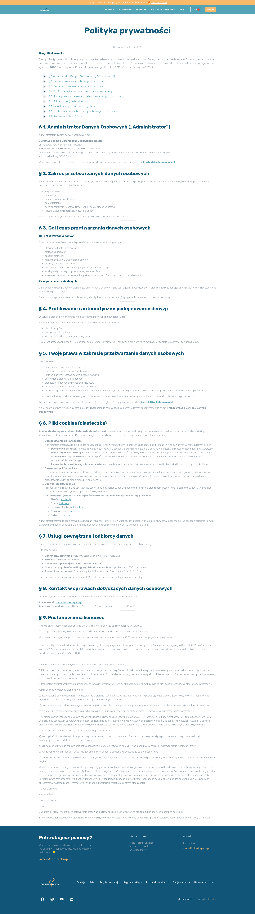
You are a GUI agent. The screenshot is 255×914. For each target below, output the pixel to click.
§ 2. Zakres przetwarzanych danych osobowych (77, 81)
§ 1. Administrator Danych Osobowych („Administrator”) (82, 76)
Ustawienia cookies (204, 882)
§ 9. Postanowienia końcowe (65, 116)
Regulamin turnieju (109, 882)
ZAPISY (181, 9)
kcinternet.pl (210, 899)
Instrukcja (66, 499)
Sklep (92, 882)
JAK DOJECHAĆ (125, 9)
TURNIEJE (109, 9)
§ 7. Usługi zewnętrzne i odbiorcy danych (73, 106)
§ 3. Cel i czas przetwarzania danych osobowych (78, 86)
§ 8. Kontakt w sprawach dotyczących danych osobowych (83, 111)
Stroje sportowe (181, 882)
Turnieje (81, 882)
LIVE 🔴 (196, 9)
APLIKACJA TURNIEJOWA (163, 9)
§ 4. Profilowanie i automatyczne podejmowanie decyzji (82, 91)
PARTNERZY (141, 9)
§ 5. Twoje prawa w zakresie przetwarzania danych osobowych (86, 96)
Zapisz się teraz (159, 2)
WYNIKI (210, 9)
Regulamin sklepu (133, 882)
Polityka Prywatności (157, 882)
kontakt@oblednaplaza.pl (53, 859)
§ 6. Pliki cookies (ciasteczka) (66, 101)
